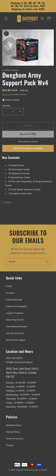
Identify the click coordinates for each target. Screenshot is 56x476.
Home (9, 286)
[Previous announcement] (5, 6)
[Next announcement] (50, 6)
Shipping (5, 94)
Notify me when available (28, 148)
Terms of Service (14, 438)
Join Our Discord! (15, 333)
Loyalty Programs (15, 313)
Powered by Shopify (38, 470)
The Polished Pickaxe (16, 326)
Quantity (6, 105)
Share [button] (8, 202)
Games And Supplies (16, 306)
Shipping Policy (14, 425)
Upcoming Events (15, 319)
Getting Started (14, 299)
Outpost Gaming (23, 470)
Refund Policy (13, 432)
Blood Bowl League (15, 340)
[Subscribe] (46, 261)
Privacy (9, 445)
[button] (6, 18)
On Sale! (10, 293)
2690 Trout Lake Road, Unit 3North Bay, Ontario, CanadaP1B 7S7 (22, 372)
